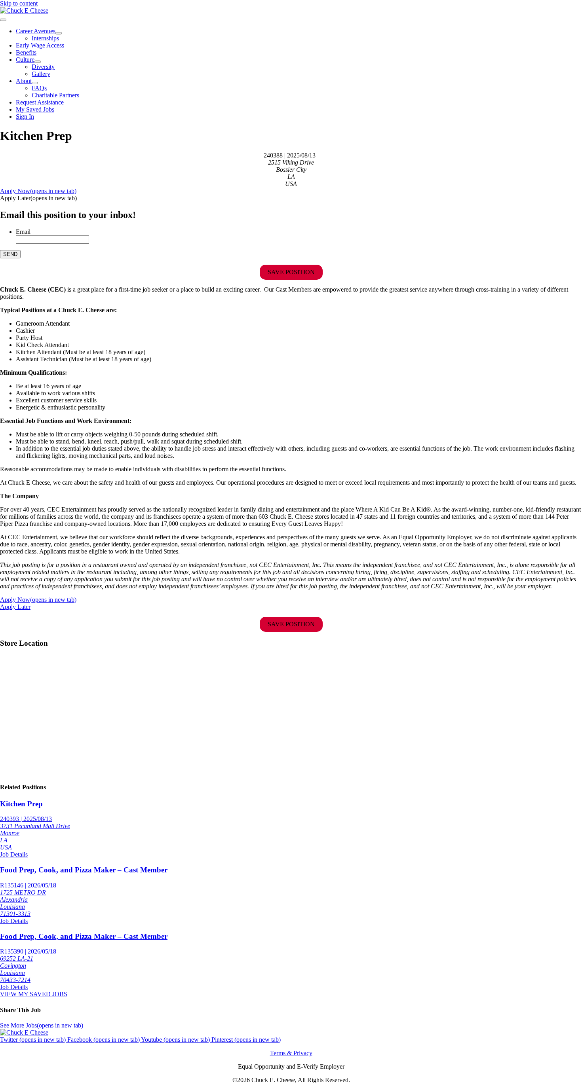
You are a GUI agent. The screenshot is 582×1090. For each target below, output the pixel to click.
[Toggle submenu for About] (35, 83)
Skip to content (19, 3)
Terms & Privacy (291, 1053)
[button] (38, 198)
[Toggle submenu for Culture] (37, 62)
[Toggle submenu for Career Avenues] (58, 33)
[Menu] (3, 20)
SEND (10, 254)
